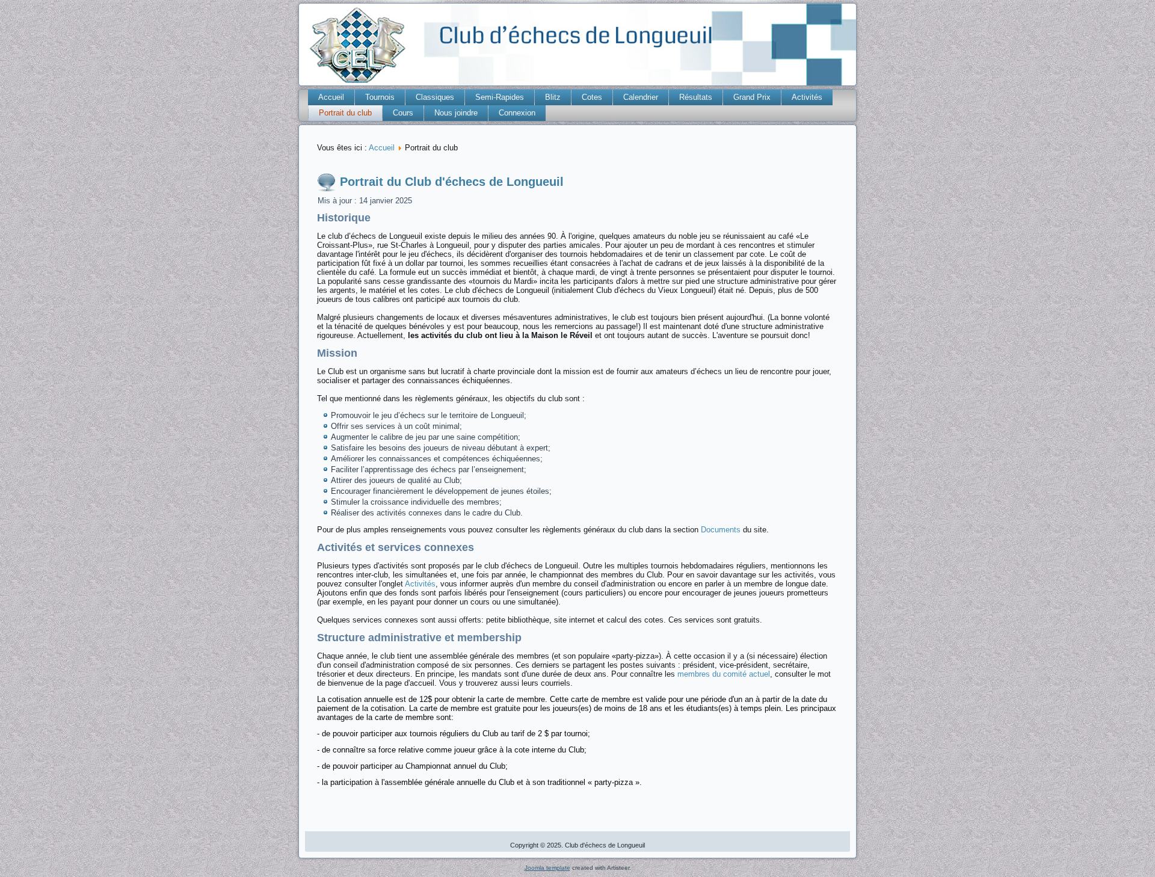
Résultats (695, 97)
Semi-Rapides (499, 97)
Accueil (331, 97)
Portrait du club (345, 112)
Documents (721, 529)
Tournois (380, 97)
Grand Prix (752, 97)
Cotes (592, 97)
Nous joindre (456, 112)
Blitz (553, 97)
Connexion (517, 112)
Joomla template (547, 867)
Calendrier (640, 97)
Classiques (435, 97)
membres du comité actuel (723, 674)
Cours (403, 112)
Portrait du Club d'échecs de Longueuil (452, 181)
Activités (807, 97)
